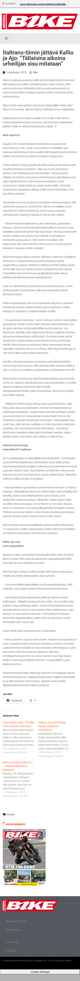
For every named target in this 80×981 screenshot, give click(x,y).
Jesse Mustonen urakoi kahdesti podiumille (43, 4)
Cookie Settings (40, 971)
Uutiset (10, 814)
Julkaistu (11, 950)
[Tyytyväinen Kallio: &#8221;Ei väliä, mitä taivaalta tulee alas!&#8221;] (20, 737)
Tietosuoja (12, 942)
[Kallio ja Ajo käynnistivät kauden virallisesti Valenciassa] (55, 739)
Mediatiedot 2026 (16, 921)
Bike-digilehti (14, 929)
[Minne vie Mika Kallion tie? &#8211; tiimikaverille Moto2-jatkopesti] (20, 779)
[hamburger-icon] (6, 38)
